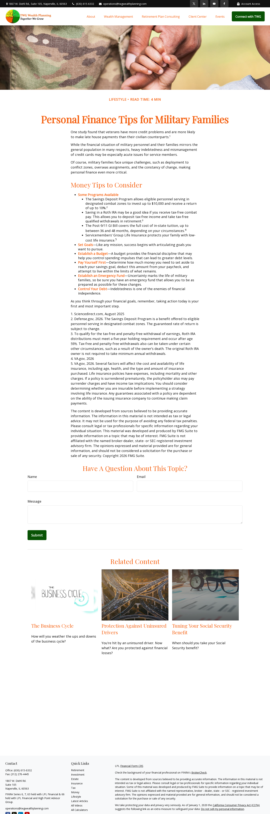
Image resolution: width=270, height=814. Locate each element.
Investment (77, 774)
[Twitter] (194, 3)
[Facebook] (224, 3)
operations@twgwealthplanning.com (125, 4)
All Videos (76, 805)
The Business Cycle (52, 625)
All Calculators (79, 810)
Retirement (77, 770)
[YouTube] (214, 3)
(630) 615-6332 (85, 4)
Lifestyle (76, 796)
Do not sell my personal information (222, 809)
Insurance (77, 783)
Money (75, 792)
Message (34, 501)
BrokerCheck (199, 772)
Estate (75, 779)
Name (32, 476)
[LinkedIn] (204, 3)
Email (141, 476)
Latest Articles (79, 801)
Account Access (250, 4)
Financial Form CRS (131, 766)
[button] (91, 16)
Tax (73, 788)
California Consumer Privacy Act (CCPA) (236, 805)
